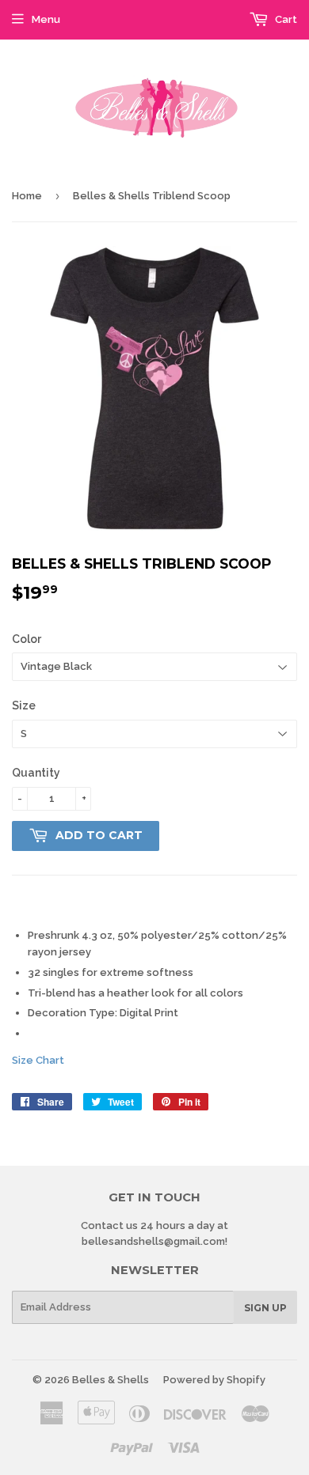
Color (26, 639)
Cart (285, 19)
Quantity (36, 772)
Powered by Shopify (214, 1380)
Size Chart (38, 1060)
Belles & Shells (110, 1380)
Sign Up (265, 1308)
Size (24, 705)
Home (27, 196)
